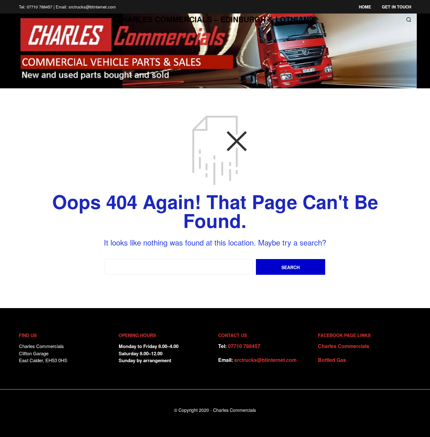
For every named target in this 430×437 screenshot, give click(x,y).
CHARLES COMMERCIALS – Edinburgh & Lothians (215, 19)
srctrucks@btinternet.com (265, 359)
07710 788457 (244, 346)
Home (365, 7)
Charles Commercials (343, 346)
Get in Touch (396, 7)
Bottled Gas (332, 359)
